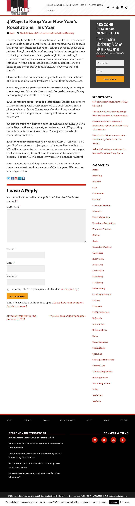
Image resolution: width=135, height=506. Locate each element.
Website (12, 276)
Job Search (97, 265)
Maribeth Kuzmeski (28, 33)
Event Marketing (101, 217)
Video (95, 389)
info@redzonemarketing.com (115, 496)
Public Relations (100, 312)
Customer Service (101, 205)
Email (11, 262)
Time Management (102, 371)
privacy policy (100, 55)
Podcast (96, 300)
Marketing (97, 276)
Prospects (97, 306)
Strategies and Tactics (103, 360)
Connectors (98, 193)
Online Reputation (102, 294)
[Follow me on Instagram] (122, 9)
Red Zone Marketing (65, 33)
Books (83, 5)
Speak (66, 5)
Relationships (99, 330)
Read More (124, 502)
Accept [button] (114, 502)
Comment (13, 206)
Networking (98, 288)
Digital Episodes (67, 420)
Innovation (98, 259)
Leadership (98, 271)
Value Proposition (101, 383)
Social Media (98, 348)
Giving (95, 235)
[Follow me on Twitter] (108, 9)
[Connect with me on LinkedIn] (113, 9)
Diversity (97, 211)
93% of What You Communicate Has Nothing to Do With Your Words (108, 139)
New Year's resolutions (47, 33)
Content (96, 199)
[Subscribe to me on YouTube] (117, 9)
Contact (51, 10)
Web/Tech (97, 395)
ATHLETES (92, 5)
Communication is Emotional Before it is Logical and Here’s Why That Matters (110, 125)
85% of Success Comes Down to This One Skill (31, 438)
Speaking (97, 354)
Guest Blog (97, 253)
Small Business (100, 342)
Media (100, 5)
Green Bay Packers (101, 247)
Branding (97, 176)
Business (96, 181)
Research (74, 5)
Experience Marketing (103, 223)
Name (11, 249)
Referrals (97, 318)
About (50, 5)
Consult (58, 5)
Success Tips (98, 366)
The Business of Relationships (67, 316)
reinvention (98, 324)
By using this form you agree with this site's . (45, 289)
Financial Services (101, 229)
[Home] (18, 7)
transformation (100, 377)
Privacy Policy (69, 289)
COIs (94, 187)
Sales (95, 336)
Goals (12, 33)
